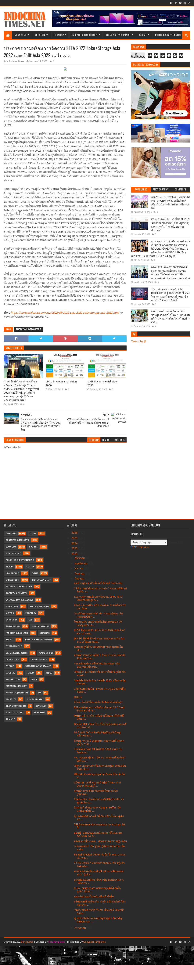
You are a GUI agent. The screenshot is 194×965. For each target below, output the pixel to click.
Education (12, 606)
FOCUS (78, 697)
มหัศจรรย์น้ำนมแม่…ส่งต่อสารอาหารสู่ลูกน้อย (100, 841)
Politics (11, 699)
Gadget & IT (46, 653)
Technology (13, 679)
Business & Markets (17, 540)
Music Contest (15, 712)
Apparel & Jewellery (17, 693)
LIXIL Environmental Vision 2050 (61, 383)
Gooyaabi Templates (94, 941)
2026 (74, 532)
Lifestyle (40, 35)
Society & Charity (16, 593)
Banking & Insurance (38, 666)
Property (30, 613)
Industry (11, 620)
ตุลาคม (79, 568)
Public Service (35, 699)
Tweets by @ (138, 341)
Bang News (27, 941)
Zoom (32, 533)
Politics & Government (168, 35)
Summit (10, 719)
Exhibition (12, 580)
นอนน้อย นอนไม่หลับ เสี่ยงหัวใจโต (94, 896)
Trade (34, 679)
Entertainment (41, 580)
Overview (39, 712)
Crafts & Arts (39, 659)
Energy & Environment (118, 35)
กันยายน (80, 573)
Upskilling (12, 659)
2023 (74, 548)
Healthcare (12, 573)
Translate (143, 547)
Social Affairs (40, 626)
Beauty (10, 639)
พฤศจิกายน (81, 563)
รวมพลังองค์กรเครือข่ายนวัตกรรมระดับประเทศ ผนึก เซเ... (96, 665)
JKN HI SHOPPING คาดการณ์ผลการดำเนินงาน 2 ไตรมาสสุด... (99, 640)
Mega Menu (21, 35)
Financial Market (16, 686)
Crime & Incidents (17, 653)
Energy (10, 666)
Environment (14, 646)
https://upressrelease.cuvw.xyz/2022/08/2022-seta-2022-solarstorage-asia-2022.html (65, 312)
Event (35, 573)
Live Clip (41, 706)
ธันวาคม (80, 557)
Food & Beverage (39, 606)
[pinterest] (185, 3)
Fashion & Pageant (17, 633)
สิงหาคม (80, 578)
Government (13, 553)
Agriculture (13, 626)
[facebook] (171, 3)
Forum (30, 673)
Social (143, 35)
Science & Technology (85, 35)
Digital (10, 673)
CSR (30, 620)
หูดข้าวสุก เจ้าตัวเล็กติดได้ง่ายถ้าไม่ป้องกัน (98, 583)
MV (39, 693)
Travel (9, 567)
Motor (10, 613)
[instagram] (188, 3)
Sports (33, 547)
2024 (74, 543)
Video (49, 673)
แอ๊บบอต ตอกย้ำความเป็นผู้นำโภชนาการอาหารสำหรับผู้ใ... (97, 784)
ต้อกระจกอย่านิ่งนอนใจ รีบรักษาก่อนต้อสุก (98, 702)
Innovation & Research (20, 600)
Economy (59, 35)
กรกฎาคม (81, 927)
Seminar (45, 633)
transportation (16, 706)
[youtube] (180, 3)
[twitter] (176, 3)
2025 (74, 538)
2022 (74, 553)
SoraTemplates (56, 941)
